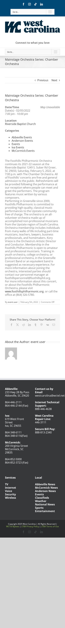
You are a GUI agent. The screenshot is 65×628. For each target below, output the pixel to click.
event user (13, 302)
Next (54, 80)
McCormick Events (23, 151)
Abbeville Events (22, 137)
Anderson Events (22, 141)
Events (16, 144)
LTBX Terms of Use (50, 526)
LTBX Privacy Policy (30, 526)
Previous (42, 80)
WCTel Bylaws (12, 526)
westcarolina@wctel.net (50, 395)
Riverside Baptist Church (20, 124)
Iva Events (18, 147)
